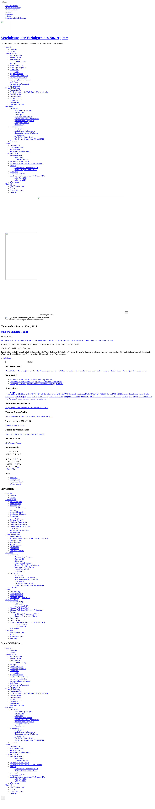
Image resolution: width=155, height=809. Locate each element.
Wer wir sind (14, 182)
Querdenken (113, 397)
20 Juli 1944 (19, 129)
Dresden (109, 394)
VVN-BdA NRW (11, 153)
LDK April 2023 (21, 178)
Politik (7, 143)
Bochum (24, 394)
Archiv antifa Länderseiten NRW (26, 168)
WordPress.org (15, 484)
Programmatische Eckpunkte (15, 18)
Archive (13, 166)
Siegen (130, 396)
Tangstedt (102, 340)
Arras (16, 72)
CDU (33, 394)
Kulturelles (9, 184)
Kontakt (8, 12)
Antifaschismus (10, 53)
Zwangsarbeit (15, 86)
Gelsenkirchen (9, 397)
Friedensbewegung (138, 394)
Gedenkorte (14, 108)
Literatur (13, 51)
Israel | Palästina (15, 94)
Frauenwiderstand (16, 66)
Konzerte (13, 192)
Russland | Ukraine (17, 104)
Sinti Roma (14, 82)
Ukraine (141, 396)
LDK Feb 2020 (20, 180)
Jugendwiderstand (16, 74)
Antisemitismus (15, 57)
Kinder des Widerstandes (19, 76)
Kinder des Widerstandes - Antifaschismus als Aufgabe (25, 434)
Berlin (7, 340)
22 (16, 464)
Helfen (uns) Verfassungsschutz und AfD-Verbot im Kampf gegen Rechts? (36, 384)
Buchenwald (19, 112)
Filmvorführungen (16, 190)
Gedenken (9, 106)
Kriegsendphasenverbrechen (20, 80)
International (14, 70)
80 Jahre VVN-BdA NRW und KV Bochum (26, 164)
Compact (39, 393)
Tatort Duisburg (20, 61)
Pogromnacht (19, 135)
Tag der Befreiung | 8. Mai (24, 137)
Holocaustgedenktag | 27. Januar (26, 133)
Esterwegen (19, 115)
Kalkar (78, 397)
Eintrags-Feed (15, 480)
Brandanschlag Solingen (23, 110)
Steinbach (94, 340)
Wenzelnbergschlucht (22, 399)
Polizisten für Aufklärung (81, 340)
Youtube (110, 340)
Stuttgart (135, 397)
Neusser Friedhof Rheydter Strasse (27, 119)
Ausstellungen (15, 59)
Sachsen (119, 396)
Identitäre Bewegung (43, 396)
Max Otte (55, 340)
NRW (92, 396)
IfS (50, 396)
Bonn (29, 394)
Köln (49, 340)
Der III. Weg (63, 393)
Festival (13, 188)
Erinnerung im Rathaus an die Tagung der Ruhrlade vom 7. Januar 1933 (36, 382)
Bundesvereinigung (12, 6)
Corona (13, 340)
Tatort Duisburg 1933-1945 (15, 425)
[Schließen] (3, 797)
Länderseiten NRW (21, 159)
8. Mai (7, 394)
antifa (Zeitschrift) (16, 155)
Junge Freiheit (70, 396)
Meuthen (63, 340)
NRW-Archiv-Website (13, 443)
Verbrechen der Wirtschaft (19, 84)
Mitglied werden (11, 10)
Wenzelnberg (19, 125)
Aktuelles (8, 47)
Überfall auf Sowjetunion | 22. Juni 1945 (29, 139)
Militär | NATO (15, 98)
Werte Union (32, 399)
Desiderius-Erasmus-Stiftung (27, 340)
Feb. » (14, 469)
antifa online (19, 157)
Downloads (14, 172)
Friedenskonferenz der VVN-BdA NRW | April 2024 (29, 92)
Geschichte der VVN (17, 174)
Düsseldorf (117, 394)
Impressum (9, 14)
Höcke (34, 396)
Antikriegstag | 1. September (25, 131)
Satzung (8, 16)
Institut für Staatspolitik (57, 396)
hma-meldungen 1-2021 (14, 331)
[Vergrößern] (126, 312)
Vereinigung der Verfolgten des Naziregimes (34, 38)
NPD (87, 397)
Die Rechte (90, 393)
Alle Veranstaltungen (17, 186)
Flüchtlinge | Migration (18, 68)
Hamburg (29, 396)
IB (36, 396)
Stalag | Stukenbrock (22, 123)
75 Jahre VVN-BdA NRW (19, 162)
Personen (13, 141)
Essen (131, 394)
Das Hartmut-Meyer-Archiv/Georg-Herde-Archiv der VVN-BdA (28, 417)
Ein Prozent (42, 340)
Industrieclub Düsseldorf (23, 117)
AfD (2, 340)
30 (18, 467)
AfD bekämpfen (16, 55)
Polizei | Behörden (16, 147)
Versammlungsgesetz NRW (20, 151)
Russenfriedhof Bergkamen (24, 121)
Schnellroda (125, 397)
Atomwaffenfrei (15, 90)
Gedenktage (14, 127)
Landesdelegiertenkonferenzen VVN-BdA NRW (27, 176)
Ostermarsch (14, 100)
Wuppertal (39, 399)
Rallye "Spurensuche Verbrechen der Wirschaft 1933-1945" (26, 408)
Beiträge (13, 63)
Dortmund (101, 393)
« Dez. (7, 469)
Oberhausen (98, 396)
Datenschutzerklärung (13, 8)
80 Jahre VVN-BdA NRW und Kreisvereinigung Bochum (31, 380)
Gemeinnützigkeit (20, 397)
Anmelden (13, 478)
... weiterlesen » (6, 358)
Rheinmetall (14, 102)
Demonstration (52, 394)
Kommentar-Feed (16, 482)
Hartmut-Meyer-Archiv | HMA (26, 170)
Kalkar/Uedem (15, 96)
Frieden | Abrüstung (12, 88)
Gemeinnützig (15, 145)
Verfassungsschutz (16, 149)
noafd (69, 340)
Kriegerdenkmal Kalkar (18, 78)
